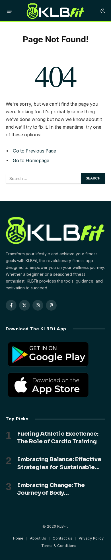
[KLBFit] (55, 11)
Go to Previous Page (34, 151)
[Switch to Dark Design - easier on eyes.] (102, 11)
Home (18, 538)
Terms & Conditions (58, 545)
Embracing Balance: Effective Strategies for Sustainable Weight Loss (59, 467)
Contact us (62, 538)
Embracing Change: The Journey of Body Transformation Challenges (56, 493)
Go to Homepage (31, 160)
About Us (38, 538)
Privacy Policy (91, 538)
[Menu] (9, 11)
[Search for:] (43, 178)
